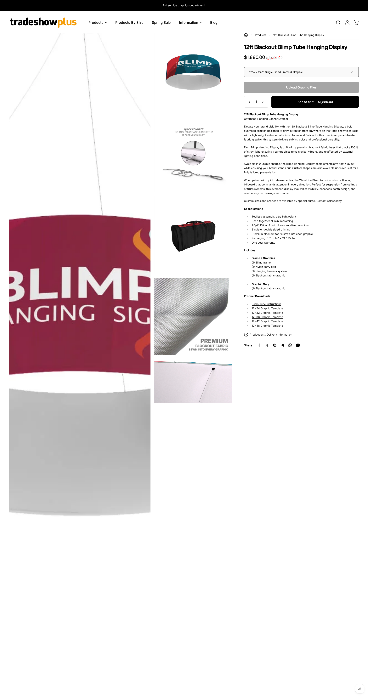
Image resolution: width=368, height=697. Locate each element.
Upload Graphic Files (301, 87)
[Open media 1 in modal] (79, 363)
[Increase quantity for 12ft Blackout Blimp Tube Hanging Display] (263, 101)
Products (260, 35)
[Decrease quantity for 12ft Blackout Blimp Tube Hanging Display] (248, 101)
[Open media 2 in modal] (193, 72)
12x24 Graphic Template (267, 308)
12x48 (267, 325)
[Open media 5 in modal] (193, 316)
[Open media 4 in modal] (193, 235)
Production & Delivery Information (271, 334)
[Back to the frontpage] (246, 35)
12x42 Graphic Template (267, 321)
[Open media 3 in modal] (193, 153)
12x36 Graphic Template (267, 317)
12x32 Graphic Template (267, 312)
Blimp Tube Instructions (266, 304)
